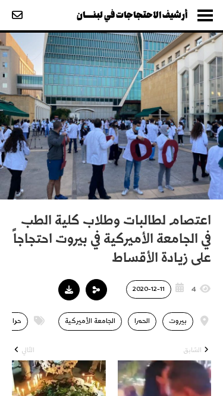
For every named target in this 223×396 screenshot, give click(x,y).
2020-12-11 (149, 288)
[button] (96, 289)
